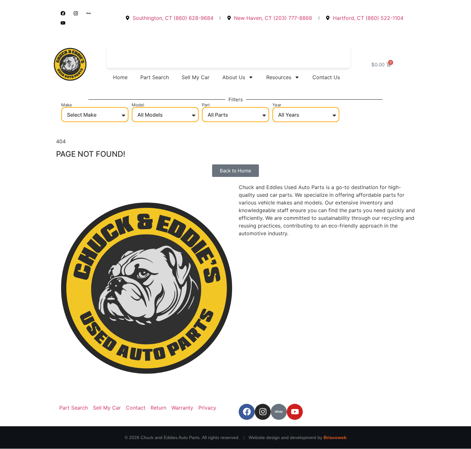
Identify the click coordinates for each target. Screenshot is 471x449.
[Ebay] (88, 13)
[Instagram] (75, 13)
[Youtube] (63, 23)
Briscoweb (335, 437)
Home (120, 77)
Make (66, 105)
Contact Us (326, 77)
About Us (233, 77)
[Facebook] (63, 13)
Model (138, 105)
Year (276, 105)
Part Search (154, 77)
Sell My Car (196, 77)
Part (206, 105)
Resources (278, 77)
